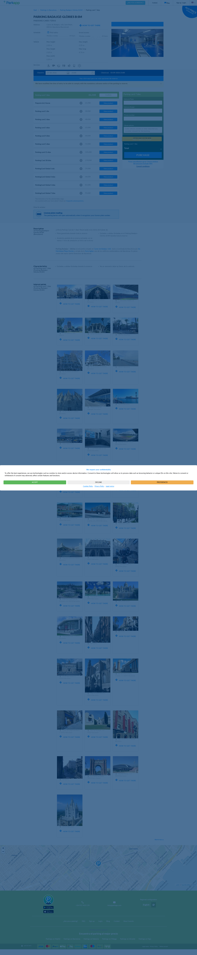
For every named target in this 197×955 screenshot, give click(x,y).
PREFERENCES (162, 482)
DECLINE (98, 482)
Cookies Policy (88, 486)
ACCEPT (35, 482)
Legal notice (110, 486)
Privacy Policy (99, 486)
